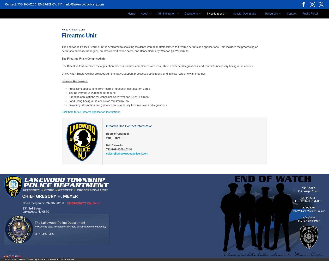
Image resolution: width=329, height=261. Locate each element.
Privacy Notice (67, 259)
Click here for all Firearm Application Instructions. (91, 112)
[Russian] (10, 256)
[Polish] (13, 256)
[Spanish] (7, 256)
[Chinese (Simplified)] (19, 256)
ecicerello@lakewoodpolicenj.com (127, 153)
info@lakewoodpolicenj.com (84, 4)
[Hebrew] (16, 256)
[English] (4, 256)
